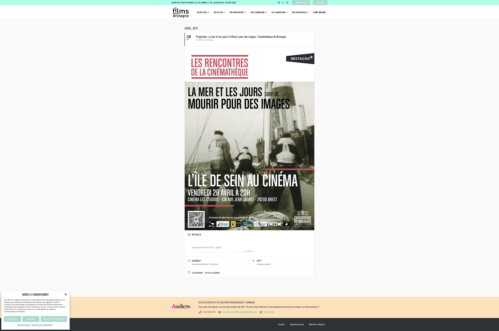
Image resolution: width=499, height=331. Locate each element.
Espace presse (297, 324)
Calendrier (197, 273)
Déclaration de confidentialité (41, 325)
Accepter (12, 319)
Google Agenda (212, 273)
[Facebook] (279, 3)
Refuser (31, 319)
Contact (281, 324)
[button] (65, 294)
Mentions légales (23, 325)
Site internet (269, 312)
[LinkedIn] (287, 3)
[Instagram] (283, 3)
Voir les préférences (54, 319)
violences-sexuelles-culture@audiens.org (239, 312)
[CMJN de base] (181, 12)
